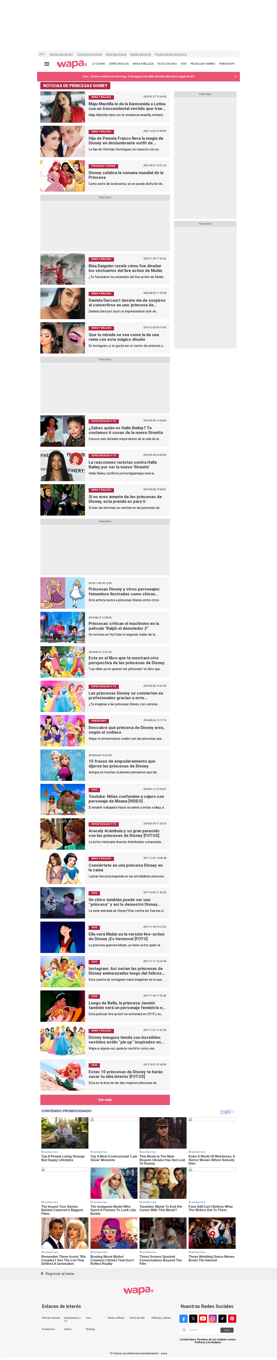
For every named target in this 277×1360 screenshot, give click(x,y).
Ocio (88, 1317)
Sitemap (90, 1329)
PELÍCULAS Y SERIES (203, 63)
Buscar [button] (227, 1330)
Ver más (105, 1100)
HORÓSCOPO (227, 63)
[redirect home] (72, 64)
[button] (236, 76)
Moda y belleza (116, 1317)
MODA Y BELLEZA (143, 63)
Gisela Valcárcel (140, 54)
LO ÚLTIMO (98, 63)
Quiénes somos (226, 1339)
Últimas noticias (51, 1317)
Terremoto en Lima (89, 54)
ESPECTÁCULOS (119, 63)
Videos (68, 1329)
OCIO (184, 63)
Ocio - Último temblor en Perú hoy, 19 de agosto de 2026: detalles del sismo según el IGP (138, 76)
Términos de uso (207, 1339)
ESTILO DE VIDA (167, 63)
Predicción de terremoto (171, 54)
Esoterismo (48, 1329)
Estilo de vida (137, 1317)
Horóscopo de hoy (61, 54)
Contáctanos (188, 1339)
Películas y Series (161, 1317)
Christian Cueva (116, 54)
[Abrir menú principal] (46, 64)
